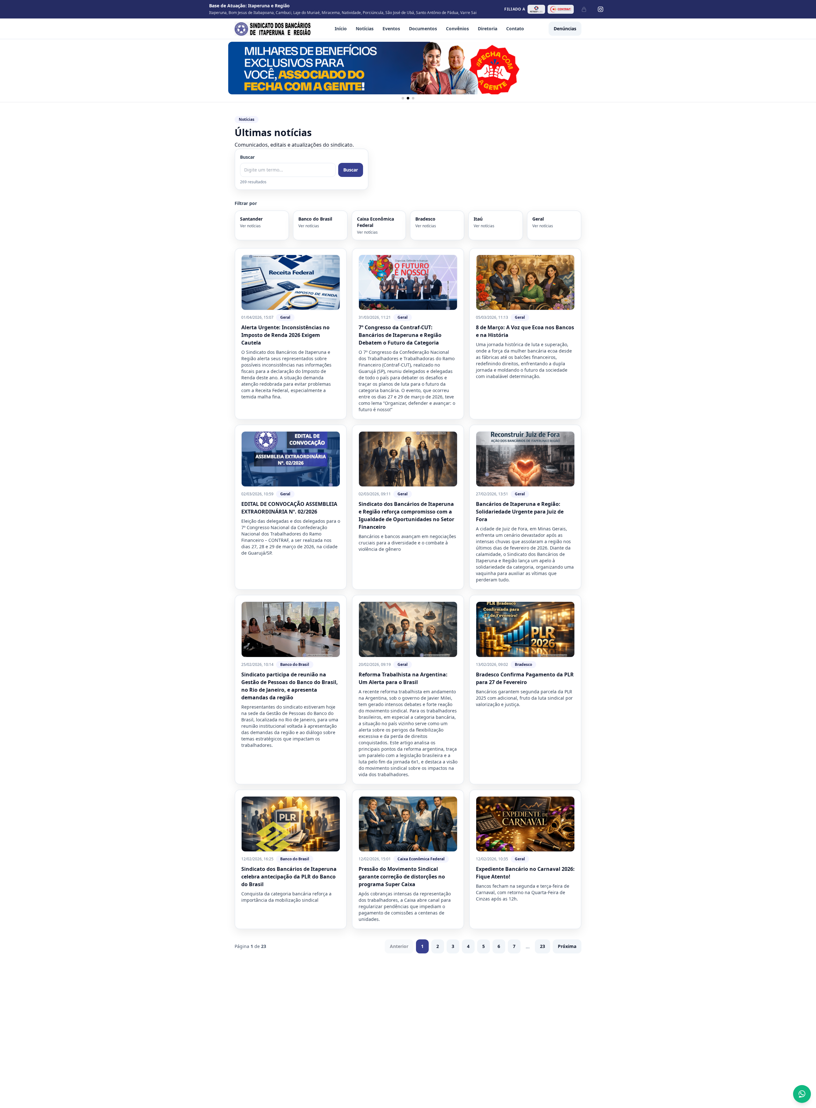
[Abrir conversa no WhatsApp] (802, 1094)
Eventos (391, 29)
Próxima (567, 946)
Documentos (423, 29)
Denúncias (565, 29)
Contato (515, 29)
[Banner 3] (413, 98)
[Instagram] (600, 9)
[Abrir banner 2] (408, 68)
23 (542, 946)
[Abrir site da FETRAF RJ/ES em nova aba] (536, 9)
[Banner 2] (408, 98)
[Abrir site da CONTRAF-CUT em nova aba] (561, 9)
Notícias (365, 29)
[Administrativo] (584, 9)
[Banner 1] (403, 98)
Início (341, 29)
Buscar (247, 157)
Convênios (457, 29)
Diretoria (487, 29)
